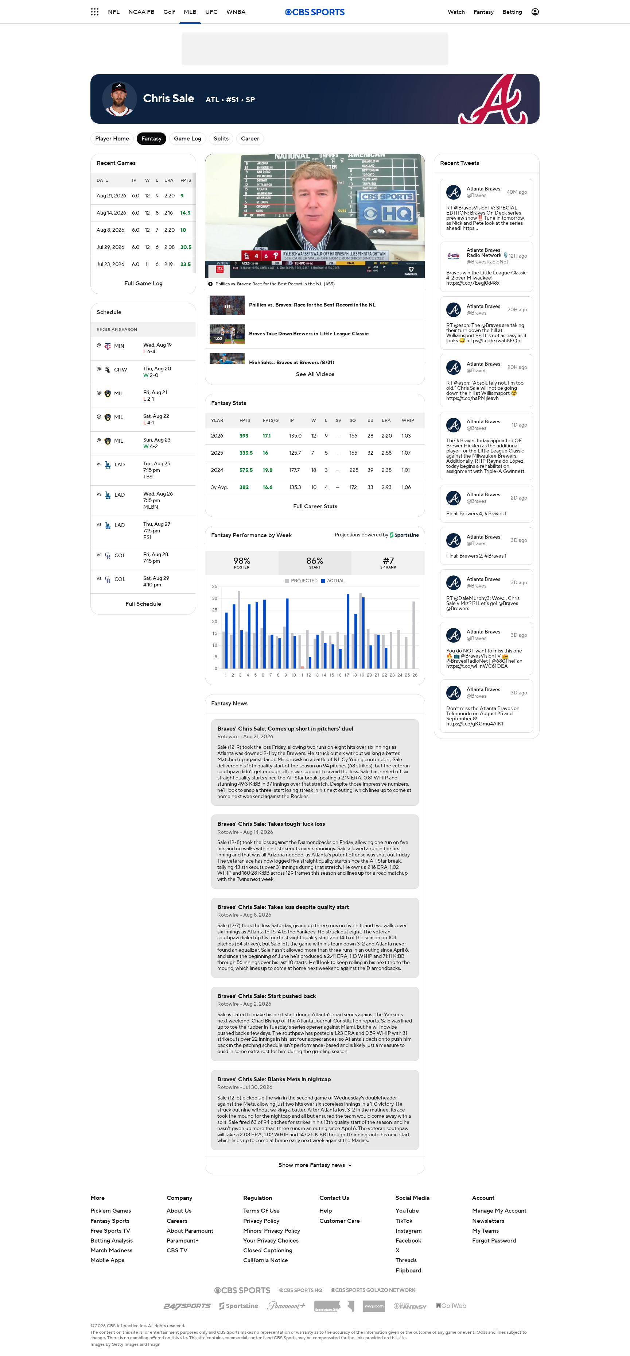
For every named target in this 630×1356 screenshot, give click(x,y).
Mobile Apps (107, 1260)
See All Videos (315, 374)
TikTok (404, 1221)
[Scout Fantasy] (410, 1305)
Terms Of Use (261, 1210)
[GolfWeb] (451, 1306)
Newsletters (488, 1221)
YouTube (407, 1210)
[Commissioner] (334, 1303)
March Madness (111, 1250)
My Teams (485, 1230)
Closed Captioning (267, 1250)
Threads (406, 1260)
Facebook (408, 1240)
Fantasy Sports (109, 1221)
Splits (221, 138)
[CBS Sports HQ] (300, 1289)
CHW (120, 370)
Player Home (112, 138)
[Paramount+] (286, 1304)
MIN (119, 346)
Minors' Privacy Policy (271, 1230)
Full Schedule (143, 604)
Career (250, 138)
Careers (177, 1221)
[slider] (315, 256)
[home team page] (107, 346)
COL (119, 555)
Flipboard (408, 1270)
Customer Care (339, 1221)
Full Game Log (143, 283)
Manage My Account (499, 1210)
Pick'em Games (110, 1210)
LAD (119, 465)
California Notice (265, 1260)
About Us (179, 1210)
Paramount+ (183, 1240)
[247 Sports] (187, 1304)
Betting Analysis (111, 1240)
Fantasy (151, 138)
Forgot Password (494, 1240)
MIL (118, 393)
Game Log (187, 138)
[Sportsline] (238, 1305)
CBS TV (177, 1250)
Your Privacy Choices (271, 1240)
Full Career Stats (315, 506)
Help (325, 1210)
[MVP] (374, 1303)
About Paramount (190, 1230)
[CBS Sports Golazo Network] (373, 1289)
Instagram (409, 1230)
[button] (95, 12)
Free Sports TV (110, 1230)
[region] (315, 216)
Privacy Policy (261, 1221)
